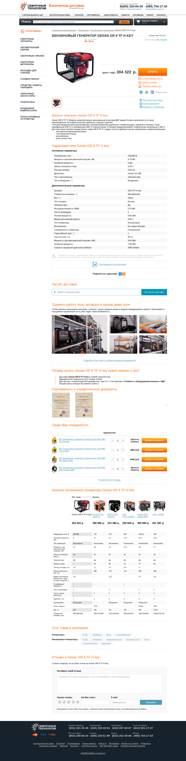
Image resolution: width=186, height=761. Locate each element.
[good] (73, 702)
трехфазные (97, 635)
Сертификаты (93, 15)
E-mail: (114, 697)
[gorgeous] (78, 702)
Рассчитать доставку (152, 100)
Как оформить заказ (109, 746)
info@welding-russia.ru (152, 79)
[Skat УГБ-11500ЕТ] (129, 512)
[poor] (64, 702)
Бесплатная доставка (60, 15)
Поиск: (26, 21)
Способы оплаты (89, 746)
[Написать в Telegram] (141, 92)
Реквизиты (146, 743)
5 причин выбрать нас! (32, 15)
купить (153, 71)
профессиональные (113, 639)
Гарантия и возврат (48, 746)
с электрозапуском (123, 635)
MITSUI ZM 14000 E (112, 515)
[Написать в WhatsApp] (146, 92)
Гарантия (79, 15)
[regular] (69, 702)
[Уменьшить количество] (113, 441)
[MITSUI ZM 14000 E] (114, 512)
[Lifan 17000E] (159, 512)
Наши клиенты (111, 15)
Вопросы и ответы (130, 743)
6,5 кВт (85, 635)
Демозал (64, 746)
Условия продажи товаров (132, 746)
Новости (125, 15)
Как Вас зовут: (88, 697)
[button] (56, 102)
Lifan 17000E (158, 514)
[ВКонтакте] (120, 273)
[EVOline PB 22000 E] (100, 512)
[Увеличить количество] (123, 441)
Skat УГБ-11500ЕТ (128, 515)
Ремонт (150, 15)
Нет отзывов (162, 40)
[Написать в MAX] (152, 92)
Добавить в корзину (154, 440)
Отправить (151, 702)
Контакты (161, 15)
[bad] (60, 702)
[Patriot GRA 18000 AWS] (144, 512)
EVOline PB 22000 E (97, 515)
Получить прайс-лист (152, 86)
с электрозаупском (89, 643)
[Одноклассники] (123, 273)
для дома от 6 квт (133, 639)
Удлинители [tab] (109, 433)
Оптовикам (138, 15)
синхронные (106, 643)
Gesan (108, 635)
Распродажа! (33, 31)
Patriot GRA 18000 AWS (142, 515)
